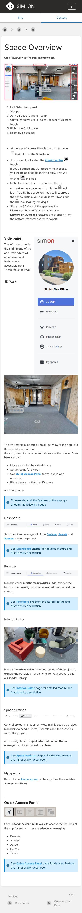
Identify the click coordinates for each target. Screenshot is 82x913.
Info (20, 17)
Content (62, 17)
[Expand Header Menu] (72, 6)
